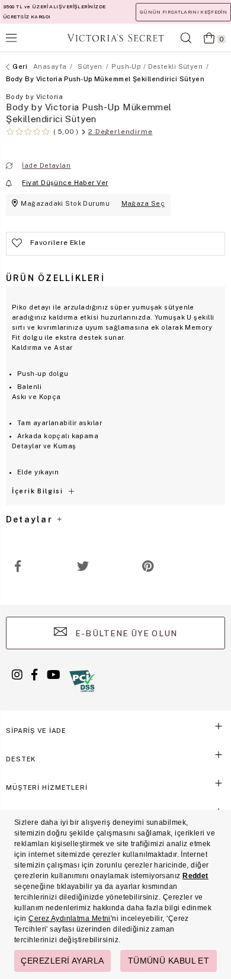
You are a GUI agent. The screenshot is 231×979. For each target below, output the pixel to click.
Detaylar (31, 519)
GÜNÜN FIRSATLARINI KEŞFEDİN (183, 12)
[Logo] (115, 38)
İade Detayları (46, 165)
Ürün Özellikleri (55, 278)
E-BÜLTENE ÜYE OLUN (125, 633)
